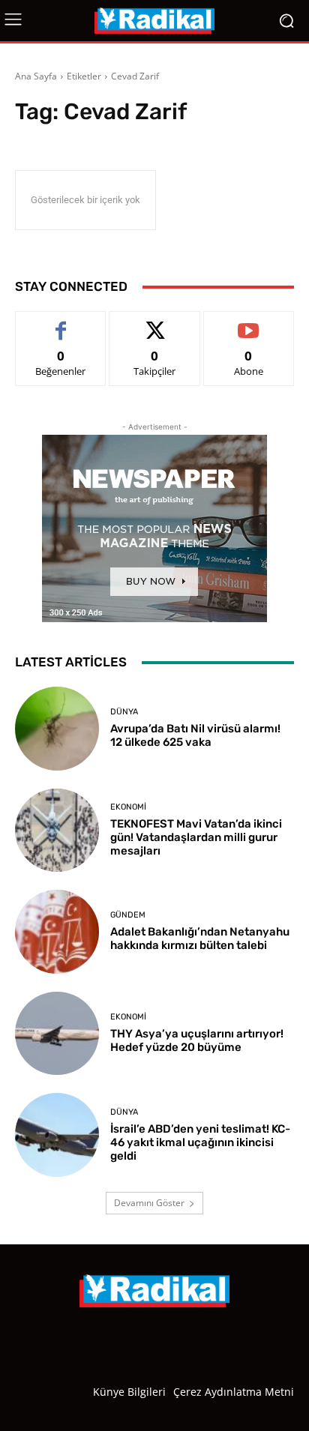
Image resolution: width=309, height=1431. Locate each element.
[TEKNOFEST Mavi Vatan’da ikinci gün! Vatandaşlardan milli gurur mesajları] (57, 831)
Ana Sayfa (36, 76)
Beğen (60, 322)
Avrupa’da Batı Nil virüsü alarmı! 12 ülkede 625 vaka (195, 735)
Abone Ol (248, 322)
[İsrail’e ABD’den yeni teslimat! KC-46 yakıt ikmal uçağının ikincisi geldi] (57, 1135)
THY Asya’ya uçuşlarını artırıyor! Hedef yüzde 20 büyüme (197, 1040)
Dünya (124, 712)
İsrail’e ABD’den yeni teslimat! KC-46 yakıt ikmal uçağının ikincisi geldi (200, 1142)
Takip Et (154, 322)
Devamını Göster (149, 1202)
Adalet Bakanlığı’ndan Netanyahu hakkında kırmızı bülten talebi (200, 938)
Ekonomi (128, 807)
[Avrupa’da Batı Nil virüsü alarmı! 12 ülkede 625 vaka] (57, 729)
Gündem (128, 915)
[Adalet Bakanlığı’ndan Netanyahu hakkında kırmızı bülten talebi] (57, 932)
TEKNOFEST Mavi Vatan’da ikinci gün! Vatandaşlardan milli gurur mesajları (196, 837)
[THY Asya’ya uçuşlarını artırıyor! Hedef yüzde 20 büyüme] (57, 1034)
